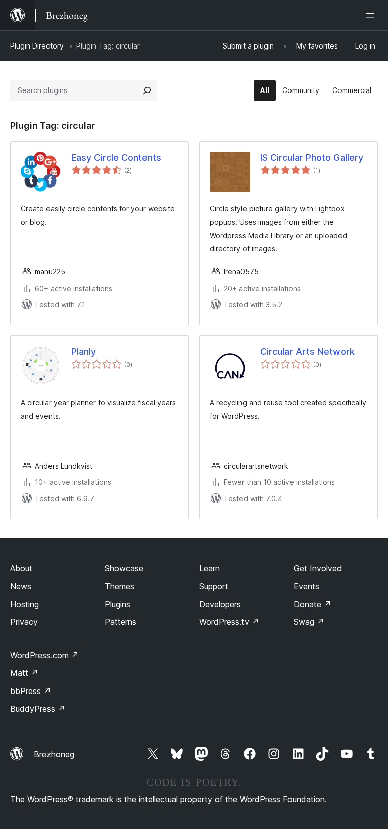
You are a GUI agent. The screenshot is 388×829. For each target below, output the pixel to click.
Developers (220, 604)
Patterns (120, 622)
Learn (209, 568)
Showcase (124, 568)
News (20, 586)
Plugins (117, 604)
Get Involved (318, 568)
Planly (83, 351)
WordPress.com (44, 655)
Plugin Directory (37, 45)
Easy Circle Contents (116, 157)
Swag (309, 622)
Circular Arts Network (307, 351)
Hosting (24, 604)
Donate (312, 604)
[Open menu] (372, 15)
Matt (24, 673)
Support (213, 586)
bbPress (30, 691)
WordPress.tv (229, 622)
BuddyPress (37, 709)
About (21, 568)
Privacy (24, 622)
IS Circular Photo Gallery (311, 157)
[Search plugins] (147, 90)
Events (306, 586)
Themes (119, 586)
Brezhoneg (54, 754)
